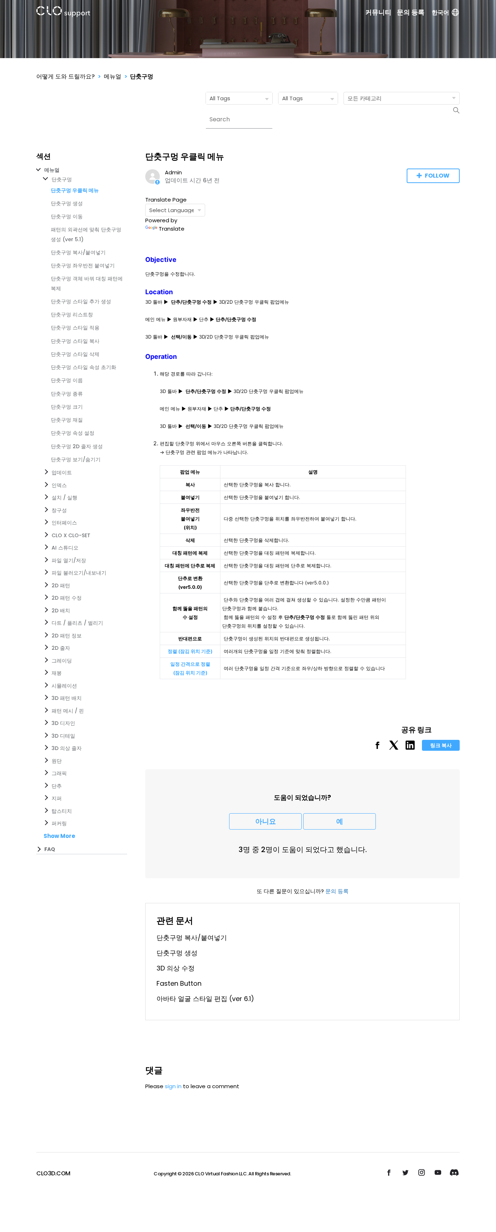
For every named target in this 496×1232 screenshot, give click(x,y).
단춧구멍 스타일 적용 (75, 327)
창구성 (59, 510)
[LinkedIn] (410, 747)
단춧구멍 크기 (67, 406)
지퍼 (57, 798)
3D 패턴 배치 (67, 698)
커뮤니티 (378, 12)
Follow (437, 175)
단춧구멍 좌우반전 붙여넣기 (83, 265)
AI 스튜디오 (65, 547)
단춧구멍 (141, 76)
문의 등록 (410, 12)
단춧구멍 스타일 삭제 (75, 354)
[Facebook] (377, 747)
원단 (57, 761)
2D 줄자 (61, 648)
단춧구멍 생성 (67, 203)
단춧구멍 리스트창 (72, 314)
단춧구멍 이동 (67, 216)
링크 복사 (441, 745)
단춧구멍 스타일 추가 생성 (81, 301)
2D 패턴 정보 (67, 635)
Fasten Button (179, 983)
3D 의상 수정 (175, 968)
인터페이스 (64, 522)
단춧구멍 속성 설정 (72, 433)
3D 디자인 (63, 723)
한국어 (440, 12)
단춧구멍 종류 (67, 393)
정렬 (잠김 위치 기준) (190, 651)
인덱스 (59, 485)
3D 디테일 (63, 735)
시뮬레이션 (64, 685)
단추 (57, 786)
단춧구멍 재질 (67, 419)
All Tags (220, 98)
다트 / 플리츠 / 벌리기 (77, 623)
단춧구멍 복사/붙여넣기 (78, 252)
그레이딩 (62, 660)
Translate (171, 228)
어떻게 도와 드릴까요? (65, 76)
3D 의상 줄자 (67, 748)
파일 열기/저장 (69, 560)
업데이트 (62, 472)
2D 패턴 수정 (67, 597)
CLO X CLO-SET (71, 535)
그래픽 (59, 773)
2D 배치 (61, 610)
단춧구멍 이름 (67, 380)
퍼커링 (59, 823)
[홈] (63, 13)
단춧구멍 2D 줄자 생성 (77, 446)
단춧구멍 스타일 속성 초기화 (83, 367)
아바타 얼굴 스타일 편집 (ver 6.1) (205, 998)
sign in (173, 1086)
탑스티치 (62, 811)
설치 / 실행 (64, 497)
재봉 (57, 673)
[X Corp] (393, 747)
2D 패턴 (61, 585)
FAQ (49, 849)
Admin (173, 172)
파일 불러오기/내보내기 (79, 572)
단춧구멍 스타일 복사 (75, 341)
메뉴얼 (112, 76)
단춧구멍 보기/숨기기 (76, 459)
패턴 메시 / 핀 (68, 710)
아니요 (265, 821)
